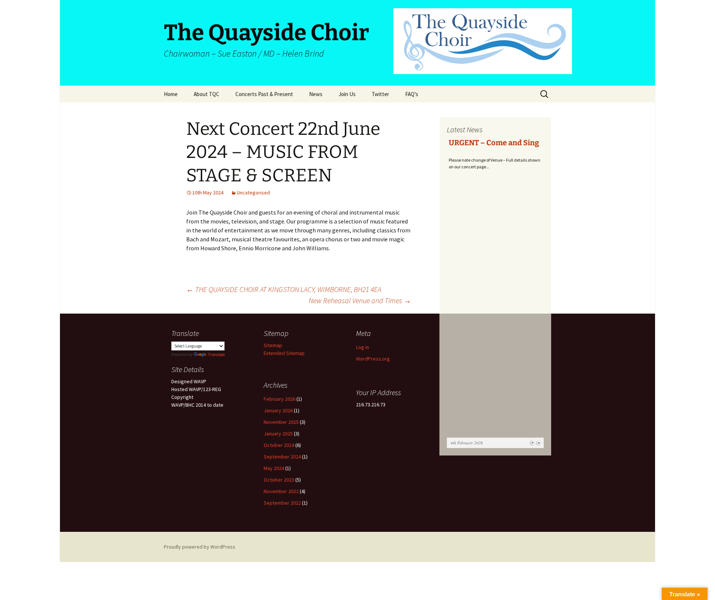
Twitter (380, 94)
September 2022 (282, 502)
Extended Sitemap (284, 353)
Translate (216, 354)
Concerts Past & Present (264, 94)
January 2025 (278, 433)
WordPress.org (373, 358)
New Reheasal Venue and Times (360, 300)
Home (171, 94)
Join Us (347, 94)
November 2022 (281, 491)
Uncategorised (253, 192)
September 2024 (282, 456)
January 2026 (278, 410)
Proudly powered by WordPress (199, 546)
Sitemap (273, 345)
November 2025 (281, 422)
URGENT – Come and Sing (494, 142)
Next (538, 442)
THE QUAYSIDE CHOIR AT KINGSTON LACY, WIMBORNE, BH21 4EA (283, 289)
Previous (532, 442)
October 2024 (279, 445)
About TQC (206, 94)
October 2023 (279, 479)
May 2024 (274, 468)
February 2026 (279, 399)
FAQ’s (411, 94)
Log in (362, 347)
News (315, 94)
